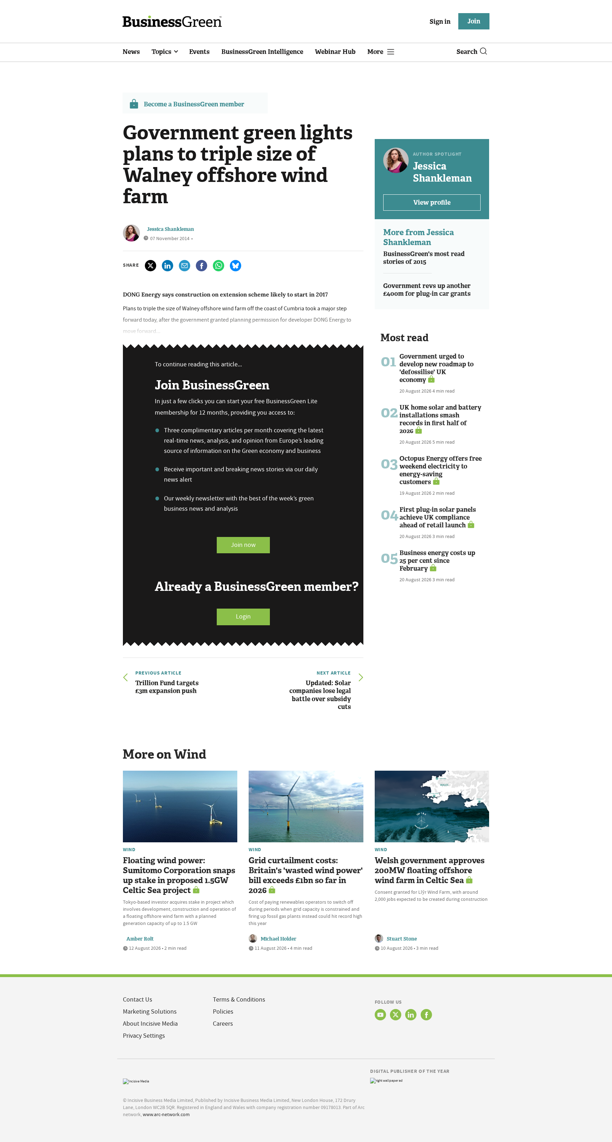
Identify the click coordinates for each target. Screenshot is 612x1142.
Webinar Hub (335, 52)
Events (199, 52)
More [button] (376, 52)
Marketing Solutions (150, 1012)
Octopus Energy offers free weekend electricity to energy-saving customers (441, 470)
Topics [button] (162, 52)
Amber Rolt (140, 939)
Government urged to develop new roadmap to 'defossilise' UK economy (437, 368)
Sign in (440, 21)
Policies (223, 1012)
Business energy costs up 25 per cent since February (437, 561)
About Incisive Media (150, 1024)
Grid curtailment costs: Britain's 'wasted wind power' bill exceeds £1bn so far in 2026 (306, 875)
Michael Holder (278, 939)
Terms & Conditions (239, 1000)
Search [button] (467, 52)
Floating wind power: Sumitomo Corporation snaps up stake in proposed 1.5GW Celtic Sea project (179, 875)
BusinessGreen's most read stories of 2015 (424, 258)
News (131, 52)
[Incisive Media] (136, 1081)
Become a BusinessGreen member (194, 104)
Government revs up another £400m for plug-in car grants (427, 290)
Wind (129, 849)
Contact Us (137, 1000)
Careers (223, 1024)
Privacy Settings (144, 1036)
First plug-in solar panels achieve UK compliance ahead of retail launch (438, 517)
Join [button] (474, 21)
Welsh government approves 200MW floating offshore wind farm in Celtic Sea (429, 870)
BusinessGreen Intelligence (262, 52)
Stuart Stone (402, 939)
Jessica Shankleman (170, 229)
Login (243, 616)
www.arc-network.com (166, 1114)
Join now (243, 545)
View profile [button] (431, 202)
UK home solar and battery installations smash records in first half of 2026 (440, 419)
